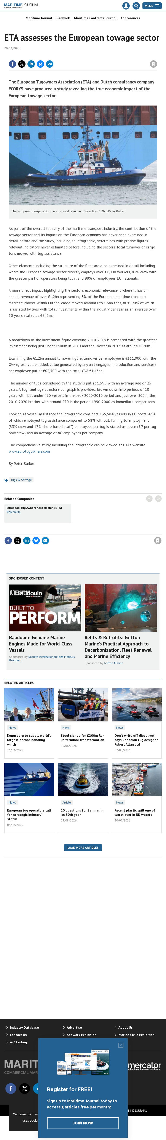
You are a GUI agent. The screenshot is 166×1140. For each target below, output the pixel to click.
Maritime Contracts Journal (95, 18)
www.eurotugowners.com (29, 451)
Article (66, 802)
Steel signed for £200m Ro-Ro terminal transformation (82, 737)
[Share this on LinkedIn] (31, 64)
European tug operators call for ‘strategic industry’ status (29, 814)
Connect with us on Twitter (24, 1088)
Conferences (130, 18)
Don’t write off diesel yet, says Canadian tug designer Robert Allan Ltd (136, 739)
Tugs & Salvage (21, 480)
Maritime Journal (39, 18)
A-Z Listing (18, 1042)
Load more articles (83, 848)
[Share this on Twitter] (22, 64)
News (12, 728)
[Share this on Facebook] (12, 64)
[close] (157, 55)
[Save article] (153, 64)
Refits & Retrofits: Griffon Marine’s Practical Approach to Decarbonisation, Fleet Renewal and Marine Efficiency (118, 646)
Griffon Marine (113, 663)
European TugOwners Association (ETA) (34, 508)
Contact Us (18, 1035)
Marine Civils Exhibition (136, 1035)
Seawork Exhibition (81, 1035)
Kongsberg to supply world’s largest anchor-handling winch (29, 739)
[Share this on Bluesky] (40, 64)
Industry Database (24, 1027)
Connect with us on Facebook (10, 1088)
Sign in (102, 55)
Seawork (63, 18)
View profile (13, 512)
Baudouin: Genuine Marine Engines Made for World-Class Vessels (40, 643)
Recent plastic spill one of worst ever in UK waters (135, 812)
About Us (125, 1027)
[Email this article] (50, 64)
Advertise (74, 1027)
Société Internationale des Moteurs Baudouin (42, 658)
